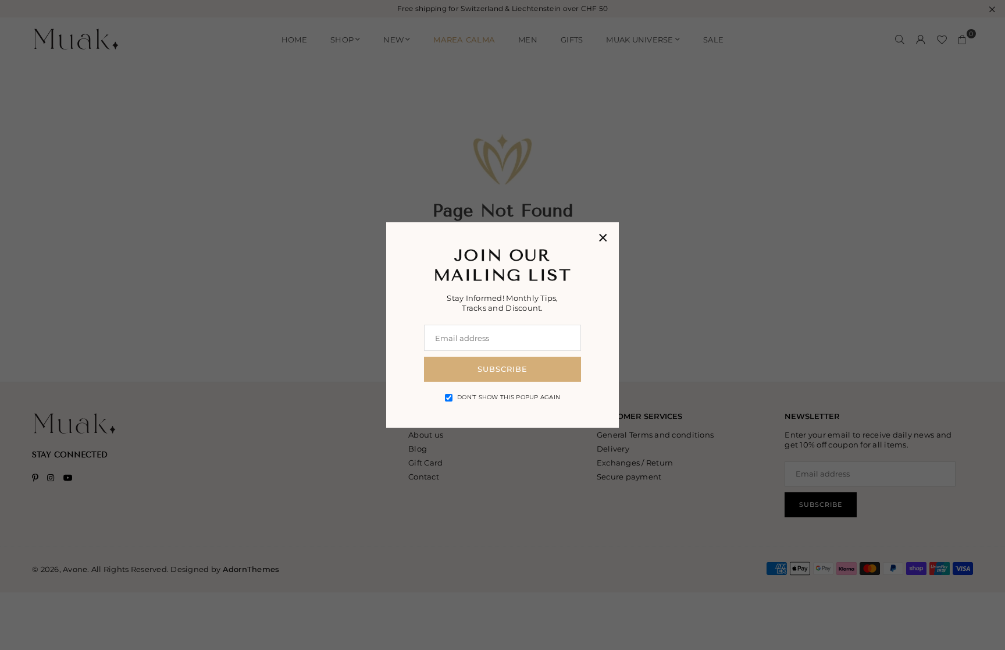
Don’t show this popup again (508, 397)
